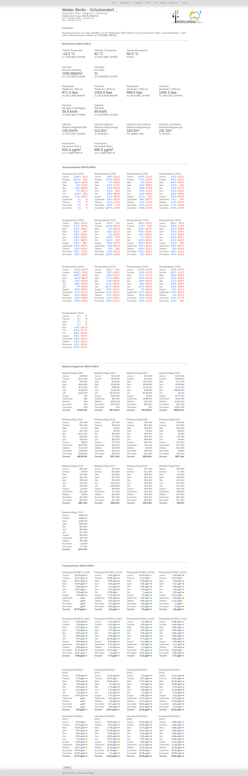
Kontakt (184, 3)
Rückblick (138, 3)
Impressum (173, 3)
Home (114, 3)
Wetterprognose (126, 3)
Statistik (163, 3)
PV (155, 3)
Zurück (67, 767)
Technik (148, 3)
